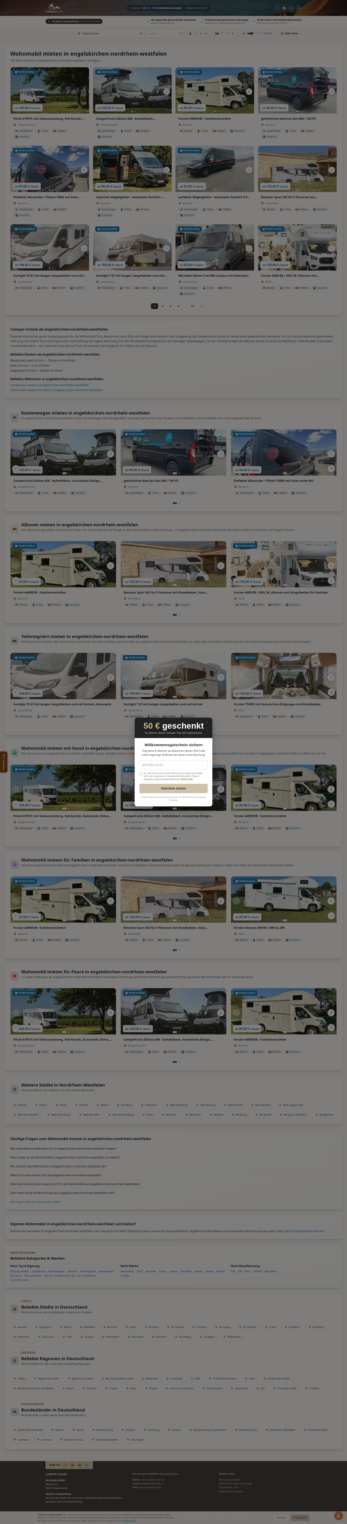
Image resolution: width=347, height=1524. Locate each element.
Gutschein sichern (173, 788)
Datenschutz (187, 779)
